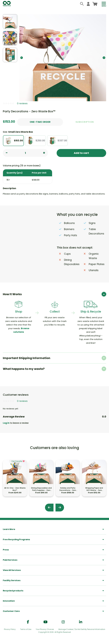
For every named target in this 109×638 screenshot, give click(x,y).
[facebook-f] (28, 622)
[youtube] (45, 622)
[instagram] (63, 622)
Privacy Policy (10, 629)
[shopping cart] (95, 4)
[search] (82, 4)
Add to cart (81, 153)
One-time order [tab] (40, 122)
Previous (21, 57)
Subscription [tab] (85, 122)
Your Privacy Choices (45, 629)
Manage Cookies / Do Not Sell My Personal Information (81, 629)
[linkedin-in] (80, 622)
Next (104, 57)
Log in (6, 422)
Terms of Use (25, 629)
